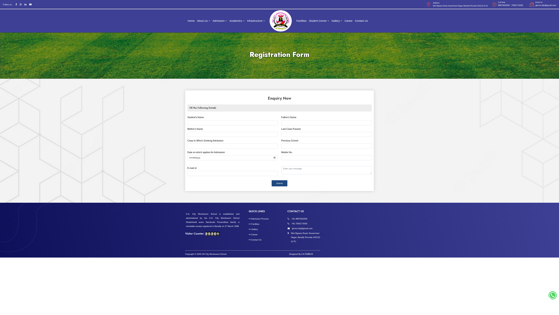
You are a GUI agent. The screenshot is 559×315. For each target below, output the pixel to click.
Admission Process (260, 219)
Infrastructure (255, 20)
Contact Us (361, 20)
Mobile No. (286, 152)
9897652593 (510, 5)
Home (191, 20)
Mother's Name (195, 129)
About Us (202, 20)
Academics (236, 20)
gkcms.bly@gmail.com (545, 5)
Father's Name (288, 117)
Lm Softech (307, 254)
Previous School (289, 140)
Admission (219, 20)
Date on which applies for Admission (206, 152)
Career (349, 20)
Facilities (301, 20)
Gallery (335, 20)
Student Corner (318, 20)
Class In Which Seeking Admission (205, 140)
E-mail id (192, 168)
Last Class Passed (291, 129)
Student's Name (195, 117)
